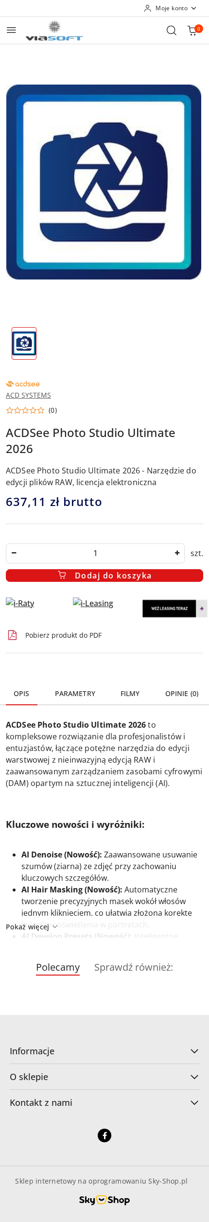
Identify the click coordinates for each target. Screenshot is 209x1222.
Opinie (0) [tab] (181, 693)
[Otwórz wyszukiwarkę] (171, 30)
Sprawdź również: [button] (133, 967)
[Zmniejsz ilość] (13, 553)
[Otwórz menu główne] (11, 29)
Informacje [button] (32, 1051)
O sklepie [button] (29, 1076)
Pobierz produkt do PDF (63, 635)
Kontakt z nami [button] (41, 1102)
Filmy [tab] (130, 693)
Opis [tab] (22, 693)
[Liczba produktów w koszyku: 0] (192, 30)
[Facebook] (104, 1135)
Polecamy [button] (58, 967)
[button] (31, 410)
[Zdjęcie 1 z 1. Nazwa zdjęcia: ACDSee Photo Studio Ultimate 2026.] (24, 343)
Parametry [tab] (75, 693)
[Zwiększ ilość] (177, 553)
